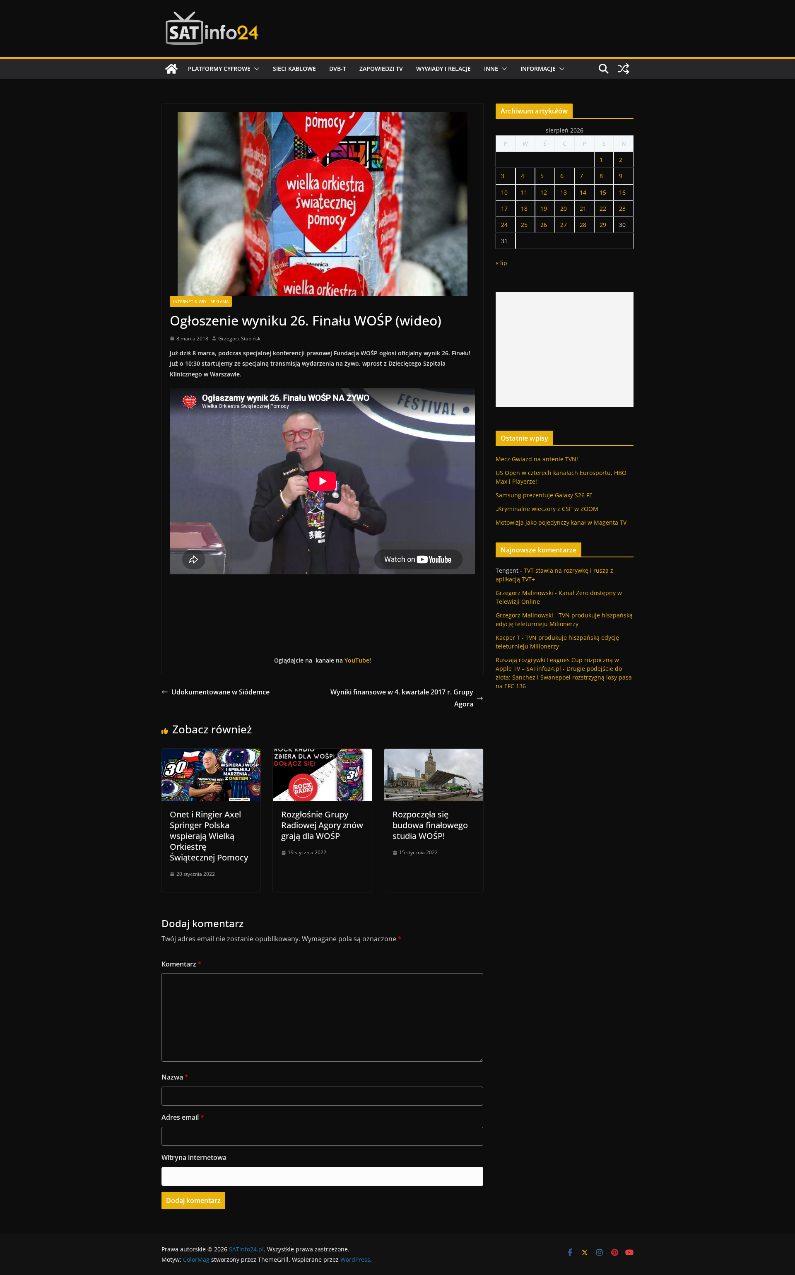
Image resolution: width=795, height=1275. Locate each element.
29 (603, 225)
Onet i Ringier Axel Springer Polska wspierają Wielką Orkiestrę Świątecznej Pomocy (209, 836)
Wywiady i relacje (443, 68)
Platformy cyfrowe (219, 68)
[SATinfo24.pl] (171, 69)
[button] (255, 69)
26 (543, 225)
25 (524, 225)
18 (524, 208)
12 (543, 192)
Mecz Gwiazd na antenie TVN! (537, 459)
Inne (491, 68)
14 (583, 192)
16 (622, 192)
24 (504, 225)
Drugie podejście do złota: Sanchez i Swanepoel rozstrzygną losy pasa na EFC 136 (564, 677)
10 (504, 192)
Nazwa (174, 1077)
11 (524, 192)
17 (504, 208)
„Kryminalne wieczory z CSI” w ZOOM (547, 509)
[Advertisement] (565, 349)
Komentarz (181, 964)
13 (563, 192)
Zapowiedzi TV (381, 68)
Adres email (182, 1117)
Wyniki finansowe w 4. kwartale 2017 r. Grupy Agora (401, 698)
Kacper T (508, 637)
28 (583, 225)
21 (583, 208)
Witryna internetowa (193, 1157)
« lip (501, 263)
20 (563, 208)
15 (603, 192)
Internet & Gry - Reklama (201, 301)
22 (603, 208)
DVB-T (337, 68)
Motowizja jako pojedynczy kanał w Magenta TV (561, 522)
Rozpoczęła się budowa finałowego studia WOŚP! (430, 825)
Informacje (538, 68)
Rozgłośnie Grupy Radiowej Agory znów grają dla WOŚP (322, 825)
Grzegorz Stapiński (240, 338)
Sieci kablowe (294, 68)
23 (622, 208)
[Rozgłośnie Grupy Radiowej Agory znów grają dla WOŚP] (322, 754)
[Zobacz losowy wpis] (624, 69)
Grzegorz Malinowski (524, 593)
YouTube (356, 660)
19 (543, 208)
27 (563, 225)
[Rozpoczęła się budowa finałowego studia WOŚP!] (433, 754)
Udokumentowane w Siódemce (220, 692)
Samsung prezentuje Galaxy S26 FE (544, 495)
